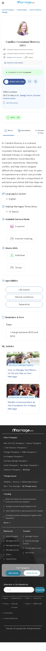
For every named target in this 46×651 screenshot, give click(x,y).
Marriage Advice (12, 541)
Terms (28, 604)
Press (28, 598)
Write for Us (32, 573)
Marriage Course (31, 536)
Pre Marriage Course (33, 548)
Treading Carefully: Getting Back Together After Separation (24, 516)
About (10, 130)
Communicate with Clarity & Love (21, 397)
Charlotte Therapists (12, 470)
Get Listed (13, 573)
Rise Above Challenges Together (21, 365)
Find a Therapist (10, 437)
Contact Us (37, 598)
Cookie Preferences (11, 618)
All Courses (29, 553)
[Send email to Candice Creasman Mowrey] (29, 83)
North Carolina (17, 57)
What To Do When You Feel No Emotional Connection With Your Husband (20, 500)
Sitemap (9, 628)
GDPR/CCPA (37, 604)
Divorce (16, 482)
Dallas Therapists (29, 452)
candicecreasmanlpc (15, 63)
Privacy (6, 604)
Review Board (16, 598)
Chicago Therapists (11, 452)
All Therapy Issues (29, 486)
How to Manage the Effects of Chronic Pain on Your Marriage (22, 373)
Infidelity (7, 482)
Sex (5, 486)
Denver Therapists (33, 443)
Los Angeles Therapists (13, 456)
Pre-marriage (14, 486)
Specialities (26, 130)
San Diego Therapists (28, 465)
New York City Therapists (14, 443)
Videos (8, 554)
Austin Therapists (11, 465)
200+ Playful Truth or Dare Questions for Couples (24, 511)
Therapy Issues (10, 476)
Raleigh (9, 57)
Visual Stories (11, 559)
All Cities (26, 470)
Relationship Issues (29, 482)
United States (9, 98)
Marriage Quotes (12, 550)
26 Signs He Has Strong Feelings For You (21, 506)
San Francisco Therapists (15, 448)
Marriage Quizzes (12, 545)
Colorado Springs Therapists (15, 461)
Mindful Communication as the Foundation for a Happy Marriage (22, 405)
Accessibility (8, 613)
